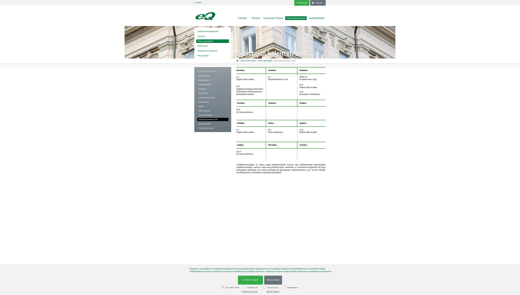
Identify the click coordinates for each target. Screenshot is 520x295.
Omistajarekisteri (205, 85)
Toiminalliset (252, 287)
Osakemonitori (204, 80)
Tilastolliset (272, 287)
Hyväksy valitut (249, 292)
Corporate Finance (273, 18)
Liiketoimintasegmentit (208, 31)
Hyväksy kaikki (250, 280)
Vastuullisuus (203, 93)
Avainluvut (202, 89)
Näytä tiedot (272, 292)
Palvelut (255, 18)
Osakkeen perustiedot (206, 98)
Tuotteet (242, 18)
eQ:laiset (201, 36)
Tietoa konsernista (296, 18)
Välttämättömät (232, 287)
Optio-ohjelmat (204, 111)
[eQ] (237, 61)
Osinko (201, 106)
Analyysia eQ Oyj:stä (206, 128)
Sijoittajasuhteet (204, 124)
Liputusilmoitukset (205, 115)
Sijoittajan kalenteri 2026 (208, 119)
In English (198, 2)
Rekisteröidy (302, 3)
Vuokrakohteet (317, 18)
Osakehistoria (203, 102)
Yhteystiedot (203, 55)
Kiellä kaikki (273, 280)
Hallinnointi (202, 46)
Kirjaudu (319, 3)
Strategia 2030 (204, 76)
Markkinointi (292, 287)
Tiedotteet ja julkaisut (207, 51)
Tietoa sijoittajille (205, 41)
